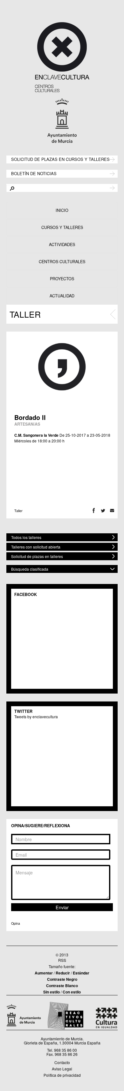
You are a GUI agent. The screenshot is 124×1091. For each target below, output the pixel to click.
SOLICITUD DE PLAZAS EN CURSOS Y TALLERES (60, 159)
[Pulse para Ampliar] (62, 367)
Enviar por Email (112, 511)
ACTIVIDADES (62, 244)
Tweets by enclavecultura (36, 716)
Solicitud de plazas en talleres (37, 556)
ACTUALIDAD (62, 296)
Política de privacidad (62, 1075)
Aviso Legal (62, 1068)
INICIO (62, 210)
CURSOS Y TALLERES (62, 227)
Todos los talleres (26, 537)
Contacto (62, 1062)
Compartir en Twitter (103, 511)
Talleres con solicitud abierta (35, 546)
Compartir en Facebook (94, 511)
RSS (62, 960)
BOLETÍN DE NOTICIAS (34, 173)
